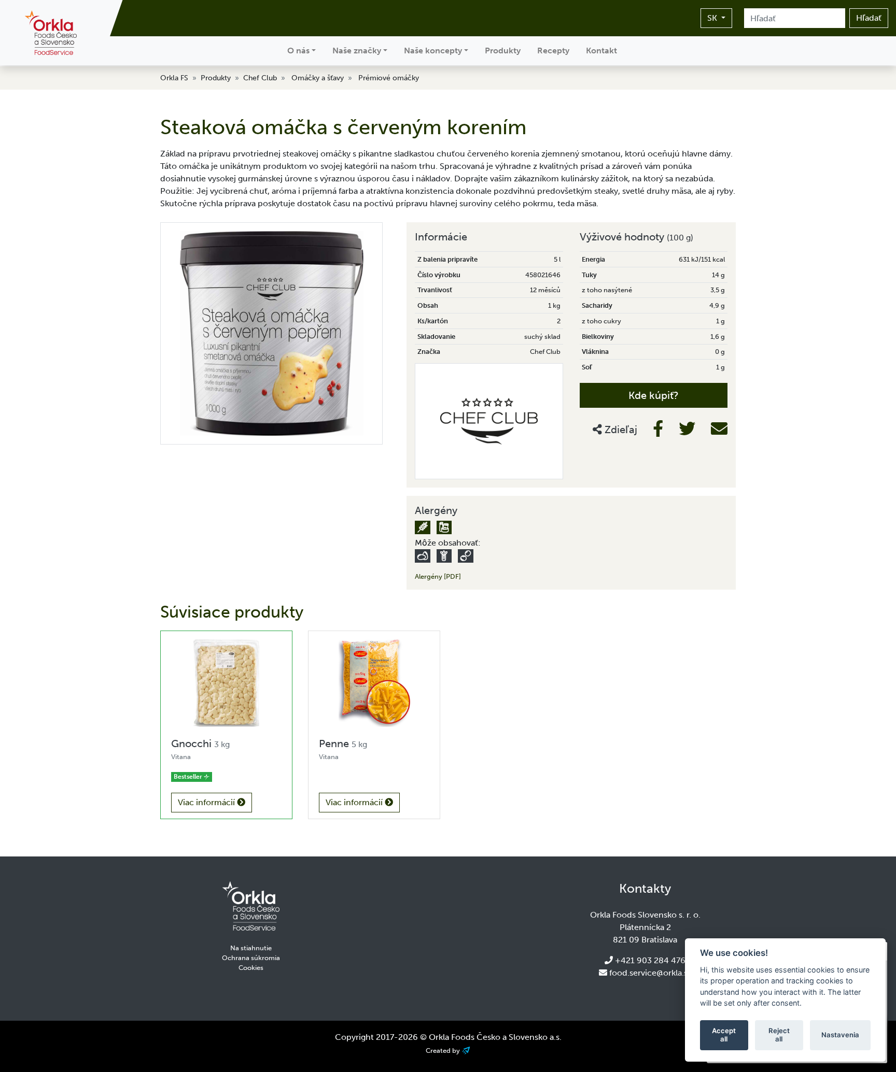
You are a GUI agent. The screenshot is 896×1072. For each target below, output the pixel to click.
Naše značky (356, 50)
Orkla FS (174, 78)
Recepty (553, 50)
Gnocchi (200, 743)
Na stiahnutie (251, 948)
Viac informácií (207, 802)
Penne (343, 743)
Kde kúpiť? (653, 395)
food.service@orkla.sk (650, 973)
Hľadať (868, 18)
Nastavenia (840, 1035)
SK (713, 18)
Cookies (251, 967)
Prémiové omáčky (388, 78)
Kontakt (601, 50)
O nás (298, 50)
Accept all (724, 1034)
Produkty (503, 50)
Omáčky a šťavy (317, 78)
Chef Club (260, 78)
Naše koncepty (433, 50)
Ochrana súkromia (251, 958)
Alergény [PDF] (438, 576)
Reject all (779, 1034)
